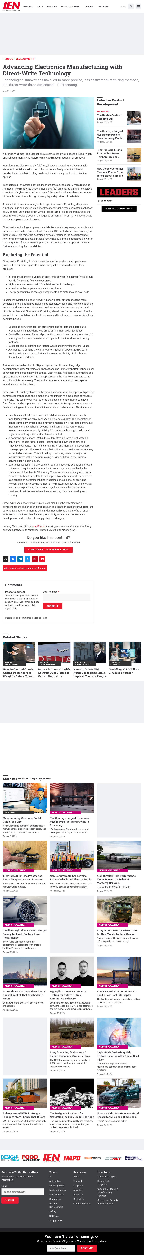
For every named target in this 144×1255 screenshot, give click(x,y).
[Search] (131, 6)
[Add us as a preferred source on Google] (42, 559)
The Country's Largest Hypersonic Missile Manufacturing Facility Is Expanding (110, 135)
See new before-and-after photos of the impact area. (23, 1004)
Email (4, 1186)
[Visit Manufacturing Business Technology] (134, 1158)
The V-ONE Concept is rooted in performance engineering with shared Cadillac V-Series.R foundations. (22, 944)
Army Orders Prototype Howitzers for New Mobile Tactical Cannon (117, 932)
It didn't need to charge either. (112, 1121)
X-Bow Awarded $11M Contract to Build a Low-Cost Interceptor (117, 993)
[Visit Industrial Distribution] (92, 1158)
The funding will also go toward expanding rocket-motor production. (118, 1001)
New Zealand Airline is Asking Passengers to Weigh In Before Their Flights (18, 673)
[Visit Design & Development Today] (10, 1158)
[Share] (13, 559)
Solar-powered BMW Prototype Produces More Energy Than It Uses (24, 1115)
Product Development (18, 58)
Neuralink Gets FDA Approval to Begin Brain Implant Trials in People (89, 673)
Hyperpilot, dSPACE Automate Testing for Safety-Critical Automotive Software (68, 995)
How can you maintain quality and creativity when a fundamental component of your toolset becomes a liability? (71, 1124)
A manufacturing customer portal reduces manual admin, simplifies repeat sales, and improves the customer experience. (24, 828)
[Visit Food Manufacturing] (31, 1158)
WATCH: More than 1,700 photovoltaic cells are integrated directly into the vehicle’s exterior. (25, 1124)
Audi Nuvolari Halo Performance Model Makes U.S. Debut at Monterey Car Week (116, 879)
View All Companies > (119, 208)
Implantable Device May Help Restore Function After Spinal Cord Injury (118, 1056)
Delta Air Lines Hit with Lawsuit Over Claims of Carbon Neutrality (54, 673)
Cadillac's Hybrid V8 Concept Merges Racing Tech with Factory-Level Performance (25, 934)
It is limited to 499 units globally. (113, 887)
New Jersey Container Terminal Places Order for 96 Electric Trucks (110, 172)
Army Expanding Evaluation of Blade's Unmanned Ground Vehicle (70, 1054)
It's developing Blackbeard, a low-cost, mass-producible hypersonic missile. (69, 831)
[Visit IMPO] (72, 1158)
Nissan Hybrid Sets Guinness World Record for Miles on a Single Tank (118, 1115)
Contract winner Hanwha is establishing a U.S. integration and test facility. (118, 940)
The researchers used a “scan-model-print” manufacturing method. (24, 885)
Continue (87, 1248)
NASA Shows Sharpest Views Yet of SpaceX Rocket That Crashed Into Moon (24, 995)
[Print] (5, 559)
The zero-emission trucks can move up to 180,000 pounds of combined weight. (71, 885)
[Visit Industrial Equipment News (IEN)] (51, 1158)
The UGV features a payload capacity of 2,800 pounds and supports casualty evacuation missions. (70, 1063)
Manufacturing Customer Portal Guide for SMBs (22, 820)
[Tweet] (27, 559)
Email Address (51, 592)
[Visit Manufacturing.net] (113, 1158)
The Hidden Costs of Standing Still (109, 117)
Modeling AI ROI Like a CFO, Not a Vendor (124, 671)
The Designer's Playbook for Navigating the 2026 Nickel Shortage (72, 1115)
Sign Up (10, 1200)
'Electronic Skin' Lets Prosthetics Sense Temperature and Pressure (109, 153)
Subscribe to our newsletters (48, 549)
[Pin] (35, 559)
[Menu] (138, 6)
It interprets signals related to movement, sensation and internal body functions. (117, 1066)
